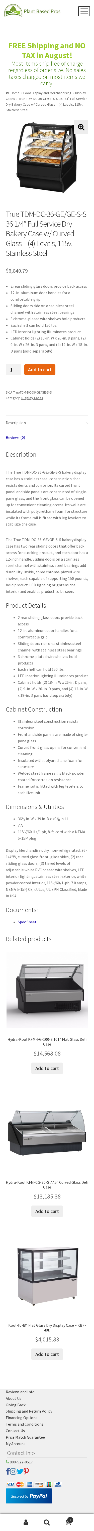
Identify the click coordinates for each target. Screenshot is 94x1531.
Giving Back (16, 1404)
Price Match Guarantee (25, 1437)
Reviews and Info (20, 1391)
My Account (15, 1443)
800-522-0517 (21, 1461)
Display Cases (32, 398)
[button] (81, 127)
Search (47, 1522)
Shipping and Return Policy (29, 1411)
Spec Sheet (27, 921)
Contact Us (15, 1430)
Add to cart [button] (47, 1068)
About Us (13, 1398)
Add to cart (40, 370)
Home (15, 93)
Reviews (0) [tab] (15, 437)
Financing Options (21, 1417)
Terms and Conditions (24, 1424)
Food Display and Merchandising (47, 93)
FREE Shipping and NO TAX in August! (47, 50)
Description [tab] (16, 422)
